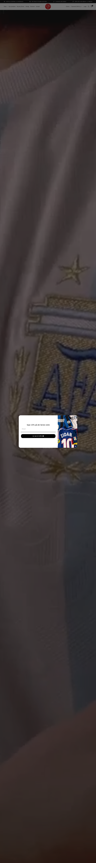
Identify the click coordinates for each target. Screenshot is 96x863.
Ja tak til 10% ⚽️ (38, 436)
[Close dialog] (75, 417)
